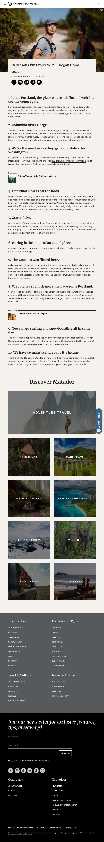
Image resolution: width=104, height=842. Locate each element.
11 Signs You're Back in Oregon (32, 314)
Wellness (12, 665)
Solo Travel (57, 642)
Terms (32, 760)
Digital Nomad (58, 665)
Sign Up (65, 753)
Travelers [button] (59, 779)
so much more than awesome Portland (61, 286)
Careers (11, 791)
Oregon (16, 71)
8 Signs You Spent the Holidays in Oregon (37, 176)
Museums (12, 696)
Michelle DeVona (22, 76)
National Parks (15, 642)
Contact (40, 828)
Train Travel (13, 637)
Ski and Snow (14, 651)
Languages (13, 691)
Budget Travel (58, 661)
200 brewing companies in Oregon (68, 160)
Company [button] (15, 779)
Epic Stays (12, 632)
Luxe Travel (57, 628)
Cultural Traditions (17, 701)
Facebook (10, 770)
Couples (55, 632)
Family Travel (57, 637)
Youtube (29, 770)
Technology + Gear (60, 696)
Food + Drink (14, 686)
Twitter (42, 770)
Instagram (17, 770)
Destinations (57, 791)
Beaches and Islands (17, 646)
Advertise (12, 795)
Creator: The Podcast (62, 800)
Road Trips (13, 661)
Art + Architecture (16, 682)
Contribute (57, 810)
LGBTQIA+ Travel (59, 656)
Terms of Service (54, 828)
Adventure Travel (16, 628)
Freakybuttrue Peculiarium (46, 110)
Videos (55, 795)
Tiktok (23, 770)
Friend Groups (58, 646)
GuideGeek (56, 814)
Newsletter (57, 786)
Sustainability (58, 686)
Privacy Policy (44, 760)
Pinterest (36, 770)
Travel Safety (58, 691)
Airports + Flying (59, 682)
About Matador (15, 786)
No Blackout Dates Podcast (64, 805)
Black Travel (57, 651)
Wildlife (11, 656)
